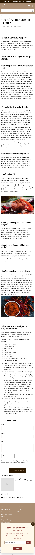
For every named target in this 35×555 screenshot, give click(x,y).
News (8, 16)
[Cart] (29, 6)
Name (3, 424)
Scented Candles (6, 511)
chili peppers (27, 380)
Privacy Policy (5, 462)
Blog (19, 511)
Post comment (8, 456)
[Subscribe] (28, 542)
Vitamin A (23, 77)
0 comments (18, 480)
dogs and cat (19, 284)
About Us (20, 509)
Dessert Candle (5, 509)
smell (8, 290)
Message (4, 442)
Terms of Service (17, 462)
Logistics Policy (6, 520)
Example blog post (21, 479)
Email (3, 433)
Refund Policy (5, 522)
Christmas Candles (6, 514)
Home (3, 16)
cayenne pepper (6, 159)
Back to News (19, 470)
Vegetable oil (8, 348)
